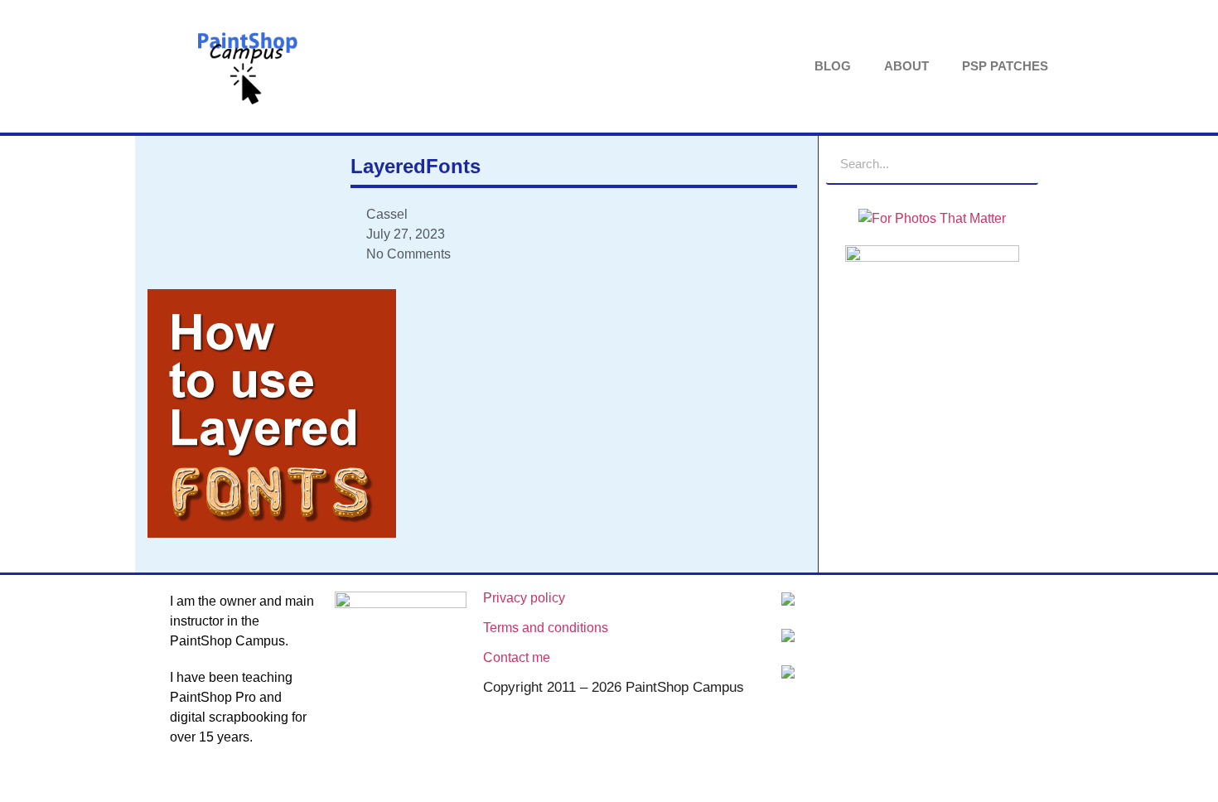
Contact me (516, 657)
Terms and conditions (545, 628)
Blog (832, 66)
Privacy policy (524, 598)
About (906, 66)
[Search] (1017, 163)
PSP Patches (1005, 66)
